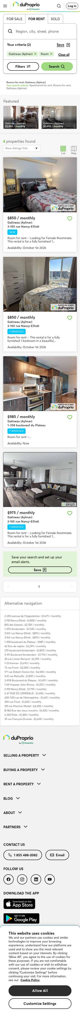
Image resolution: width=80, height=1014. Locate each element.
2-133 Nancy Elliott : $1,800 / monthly (25, 620)
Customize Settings (39, 1003)
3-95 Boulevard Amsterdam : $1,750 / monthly (30, 654)
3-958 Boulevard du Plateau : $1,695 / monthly (31, 680)
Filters (20, 66)
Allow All (40, 990)
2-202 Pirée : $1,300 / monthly (21, 714)
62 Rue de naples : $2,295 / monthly (25, 646)
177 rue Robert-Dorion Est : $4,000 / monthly (30, 671)
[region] (40, 970)
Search (54, 66)
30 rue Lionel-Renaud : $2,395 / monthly (27, 659)
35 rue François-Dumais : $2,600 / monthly (29, 719)
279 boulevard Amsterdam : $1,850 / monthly (30, 650)
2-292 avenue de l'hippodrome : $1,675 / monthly (32, 616)
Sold (55, 19)
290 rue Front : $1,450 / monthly (22, 701)
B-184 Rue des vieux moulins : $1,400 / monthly (31, 710)
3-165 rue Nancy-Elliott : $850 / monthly (27, 633)
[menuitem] (40, 755)
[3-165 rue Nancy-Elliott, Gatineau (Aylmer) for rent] (40, 184)
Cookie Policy (30, 980)
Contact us (14, 844)
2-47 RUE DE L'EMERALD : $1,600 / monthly (29, 693)
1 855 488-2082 (25, 855)
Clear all (64, 54)
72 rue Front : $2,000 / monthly (22, 667)
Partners (11, 827)
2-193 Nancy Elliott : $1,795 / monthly (25, 689)
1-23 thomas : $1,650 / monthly (21, 663)
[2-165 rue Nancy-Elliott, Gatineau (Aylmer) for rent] (40, 479)
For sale (14, 19)
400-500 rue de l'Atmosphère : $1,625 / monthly (32, 697)
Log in (72, 6)
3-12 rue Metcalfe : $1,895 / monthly (24, 676)
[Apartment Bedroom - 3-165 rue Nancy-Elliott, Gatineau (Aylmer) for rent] (40, 284)
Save (37, 570)
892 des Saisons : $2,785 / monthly (24, 624)
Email (60, 855)
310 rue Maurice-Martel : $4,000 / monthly (28, 706)
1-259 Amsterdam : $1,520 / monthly (25, 629)
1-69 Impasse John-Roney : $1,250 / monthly (29, 684)
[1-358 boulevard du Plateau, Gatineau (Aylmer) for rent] (40, 383)
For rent (36, 19)
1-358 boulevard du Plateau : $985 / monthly (29, 642)
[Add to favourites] (70, 218)
